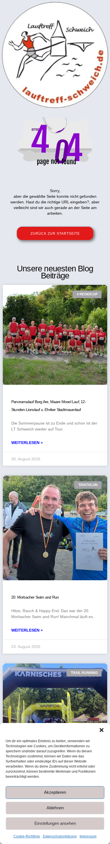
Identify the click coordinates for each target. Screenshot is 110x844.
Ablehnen (55, 807)
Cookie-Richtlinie (27, 836)
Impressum (88, 836)
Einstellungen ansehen (55, 823)
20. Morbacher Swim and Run (35, 597)
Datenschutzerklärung (60, 836)
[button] (101, 730)
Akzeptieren (55, 792)
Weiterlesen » (27, 442)
